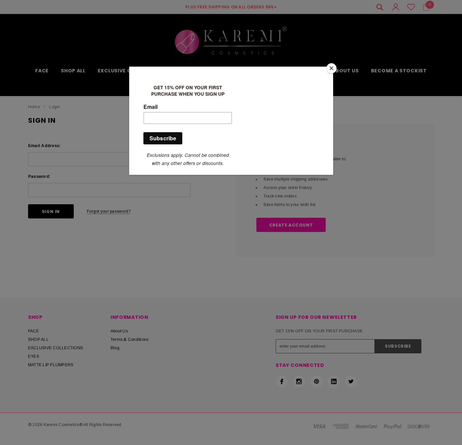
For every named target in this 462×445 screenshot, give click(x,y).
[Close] (331, 68)
